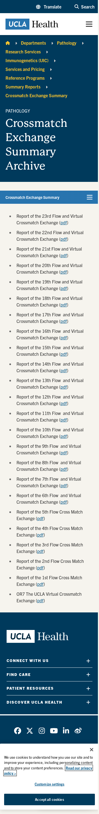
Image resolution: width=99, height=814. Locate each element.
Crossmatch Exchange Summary (36, 95)
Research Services (23, 51)
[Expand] (88, 660)
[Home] (8, 42)
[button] (48, 6)
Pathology (66, 42)
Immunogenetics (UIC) (27, 60)
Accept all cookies (49, 799)
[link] (17, 730)
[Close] (92, 750)
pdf (64, 222)
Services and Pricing (25, 69)
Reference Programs (25, 78)
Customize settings (49, 784)
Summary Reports (23, 86)
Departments (33, 42)
